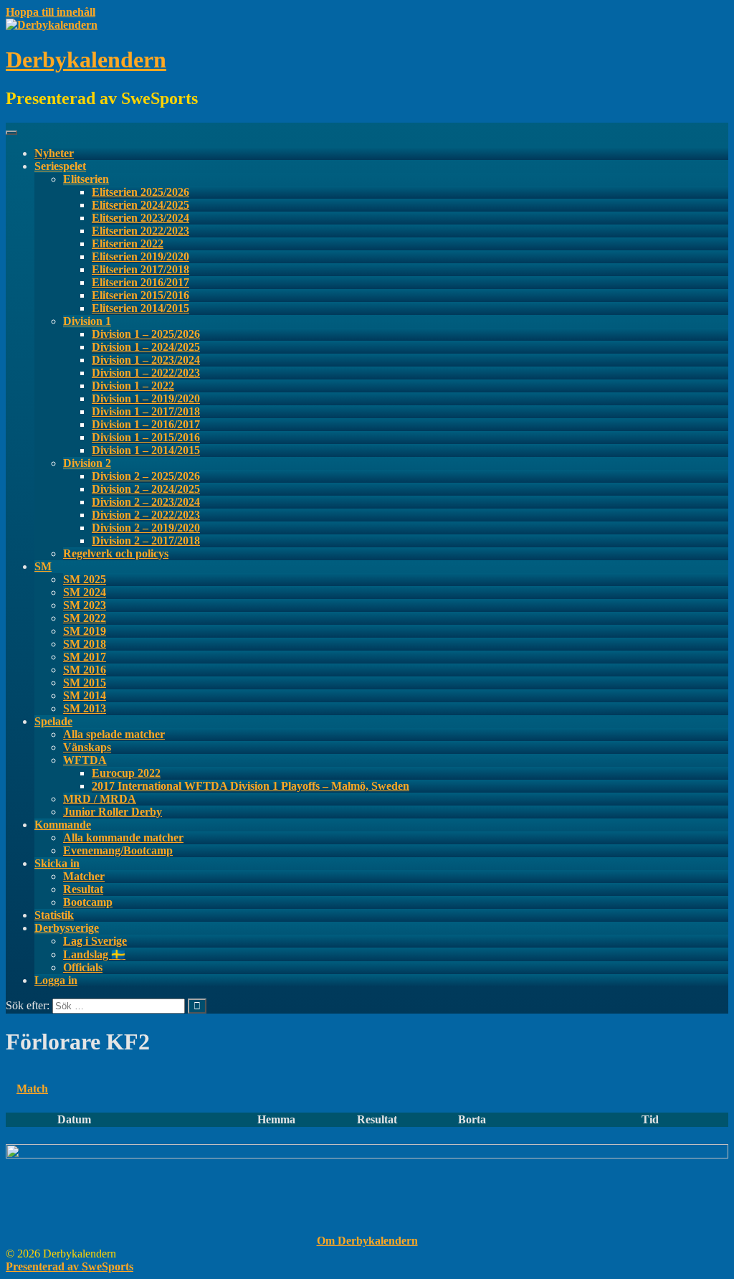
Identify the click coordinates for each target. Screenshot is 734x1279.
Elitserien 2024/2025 (140, 205)
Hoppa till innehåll (50, 12)
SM (43, 566)
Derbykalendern (86, 59)
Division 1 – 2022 (133, 385)
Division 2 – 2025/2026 (146, 476)
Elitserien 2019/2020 (140, 256)
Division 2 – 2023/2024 (146, 502)
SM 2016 (84, 670)
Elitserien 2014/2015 (140, 308)
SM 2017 (84, 657)
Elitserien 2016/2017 (140, 282)
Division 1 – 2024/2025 (146, 347)
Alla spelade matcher (114, 734)
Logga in (55, 980)
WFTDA (85, 760)
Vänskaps (87, 747)
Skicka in (57, 863)
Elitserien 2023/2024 (140, 218)
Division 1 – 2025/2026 (146, 334)
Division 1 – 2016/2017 (146, 424)
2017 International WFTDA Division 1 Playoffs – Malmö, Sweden (250, 786)
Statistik (54, 915)
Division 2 (87, 463)
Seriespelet (60, 166)
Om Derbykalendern (367, 1241)
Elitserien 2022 (127, 243)
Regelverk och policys (115, 553)
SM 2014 (84, 695)
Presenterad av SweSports (69, 1266)
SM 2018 (84, 644)
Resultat (83, 889)
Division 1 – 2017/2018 (146, 411)
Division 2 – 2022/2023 (146, 515)
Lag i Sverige (95, 941)
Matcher (84, 876)
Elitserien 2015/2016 (140, 295)
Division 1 (87, 321)
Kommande (62, 824)
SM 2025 (84, 579)
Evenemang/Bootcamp (118, 850)
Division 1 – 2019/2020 (146, 398)
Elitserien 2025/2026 (140, 192)
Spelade (53, 721)
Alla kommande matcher (123, 837)
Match (32, 1088)
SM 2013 (84, 708)
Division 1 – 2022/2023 (146, 373)
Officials (83, 967)
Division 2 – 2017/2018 (146, 540)
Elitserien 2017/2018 (140, 269)
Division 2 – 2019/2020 (146, 527)
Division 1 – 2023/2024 (146, 360)
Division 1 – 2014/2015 (146, 450)
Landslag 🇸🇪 (94, 954)
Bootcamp (88, 902)
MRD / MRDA (99, 799)
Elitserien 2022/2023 (140, 231)
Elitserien (86, 179)
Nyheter (54, 153)
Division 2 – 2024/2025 (146, 489)
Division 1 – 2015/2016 (146, 437)
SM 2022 (84, 618)
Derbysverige (66, 928)
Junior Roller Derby (112, 812)
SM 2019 (84, 631)
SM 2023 (84, 605)
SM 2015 (84, 682)
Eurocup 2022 (126, 773)
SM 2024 (84, 592)
